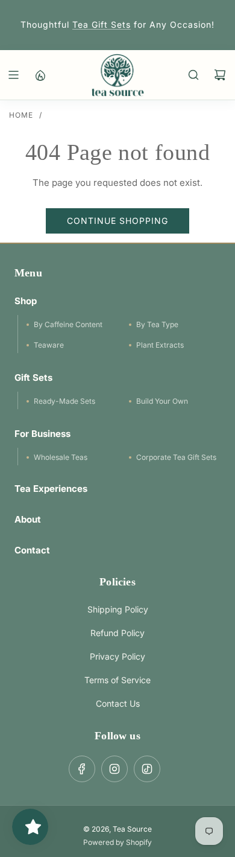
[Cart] (220, 75)
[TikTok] (147, 769)
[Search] (193, 75)
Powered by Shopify (117, 842)
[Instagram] (114, 769)
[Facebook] (82, 769)
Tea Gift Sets (101, 24)
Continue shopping (117, 220)
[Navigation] (13, 75)
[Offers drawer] (40, 75)
